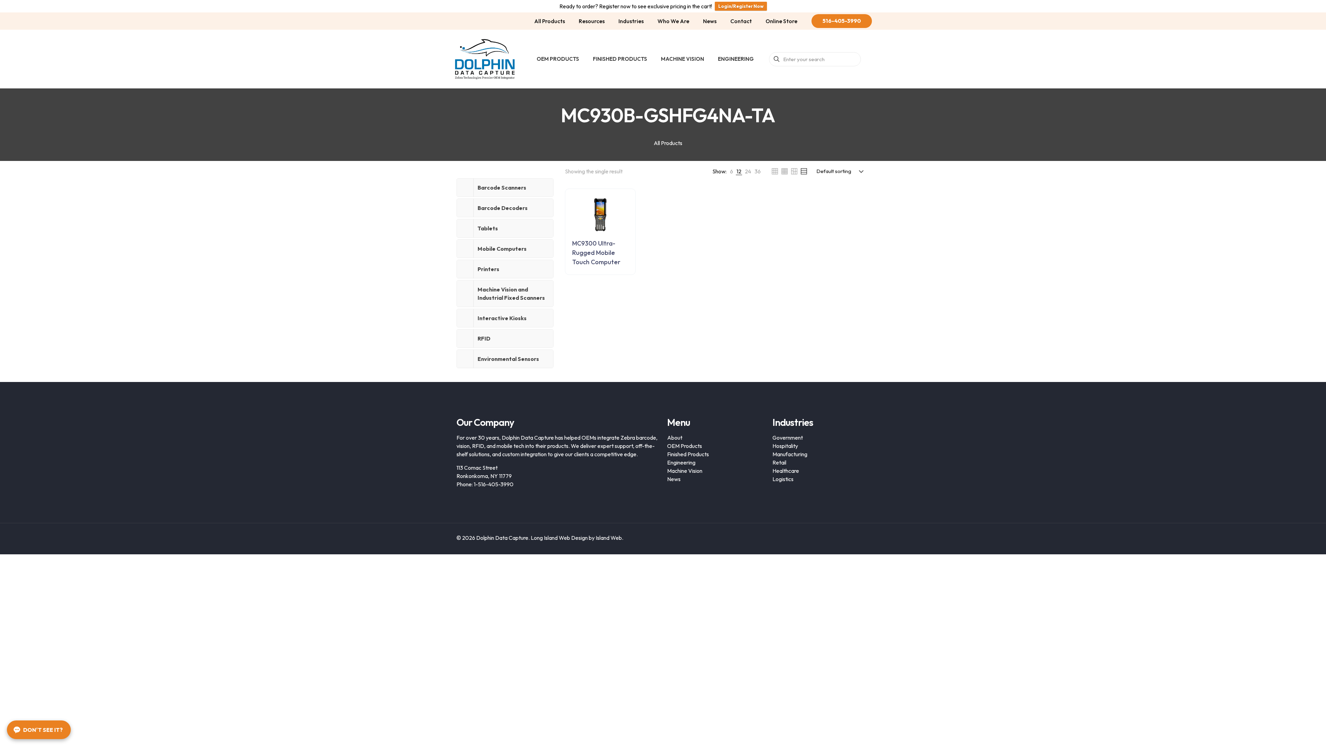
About (674, 437)
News (674, 479)
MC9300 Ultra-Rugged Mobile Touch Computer (596, 252)
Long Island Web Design (559, 537)
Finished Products (688, 454)
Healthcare (785, 470)
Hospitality (785, 445)
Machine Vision (684, 470)
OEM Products (684, 445)
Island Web (609, 537)
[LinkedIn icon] (845, 538)
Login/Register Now (740, 6)
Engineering (681, 462)
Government (787, 437)
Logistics (783, 479)
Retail (779, 462)
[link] (731, 171)
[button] (505, 187)
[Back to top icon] (862, 537)
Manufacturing (789, 454)
